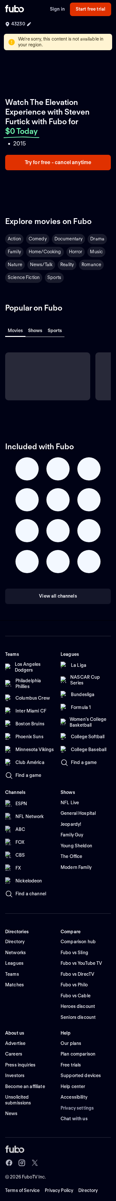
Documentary (68, 238)
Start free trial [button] (90, 9)
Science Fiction (24, 277)
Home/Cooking (45, 251)
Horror (75, 251)
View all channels (58, 596)
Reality (67, 264)
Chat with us (74, 1118)
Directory (88, 1190)
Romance (91, 264)
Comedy (38, 238)
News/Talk (41, 264)
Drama (97, 238)
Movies (15, 330)
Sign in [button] (57, 9)
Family (14, 251)
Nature (15, 264)
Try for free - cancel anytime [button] (58, 162)
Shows (35, 330)
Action (14, 238)
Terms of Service (22, 1190)
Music (96, 251)
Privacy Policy (59, 1190)
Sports (54, 277)
